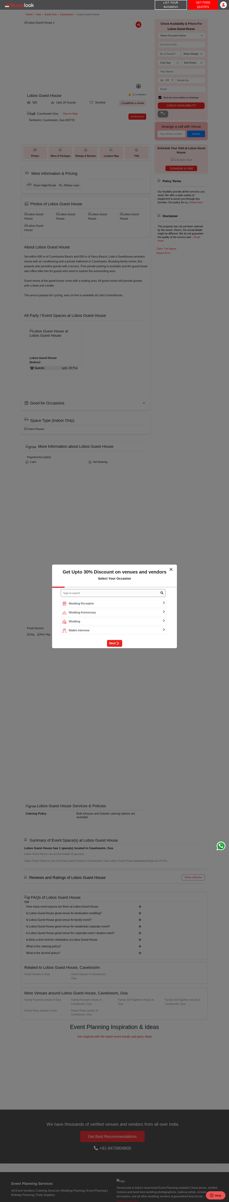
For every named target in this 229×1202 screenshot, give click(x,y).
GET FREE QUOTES (203, 4)
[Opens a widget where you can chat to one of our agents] (215, 1195)
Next (112, 643)
